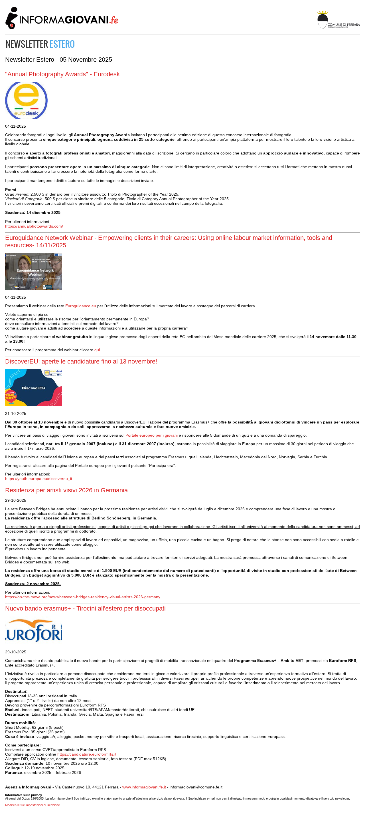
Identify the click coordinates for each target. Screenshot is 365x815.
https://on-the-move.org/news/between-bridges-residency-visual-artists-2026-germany (82, 597)
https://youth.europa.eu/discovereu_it (38, 478)
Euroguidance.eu (80, 306)
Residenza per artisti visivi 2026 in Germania (66, 490)
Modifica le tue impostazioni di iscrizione (32, 805)
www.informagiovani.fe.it (144, 787)
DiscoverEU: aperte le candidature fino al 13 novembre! (81, 361)
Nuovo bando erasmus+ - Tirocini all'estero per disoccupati (85, 608)
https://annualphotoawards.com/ (34, 226)
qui (97, 350)
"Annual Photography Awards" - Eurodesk (62, 74)
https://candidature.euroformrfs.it (86, 754)
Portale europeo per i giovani (151, 435)
